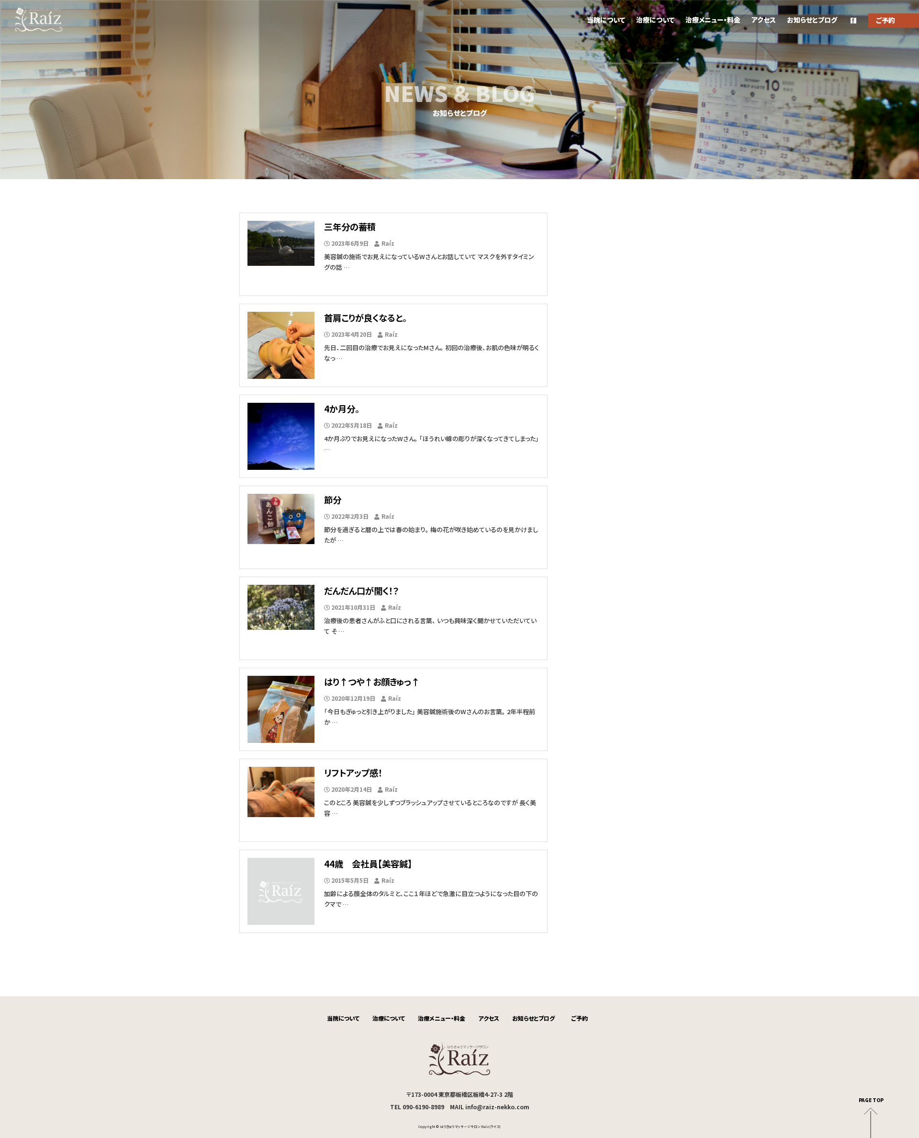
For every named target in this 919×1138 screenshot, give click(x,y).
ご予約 (580, 1018)
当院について (606, 19)
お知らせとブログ (812, 19)
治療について (655, 19)
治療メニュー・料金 (712, 19)
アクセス (763, 19)
